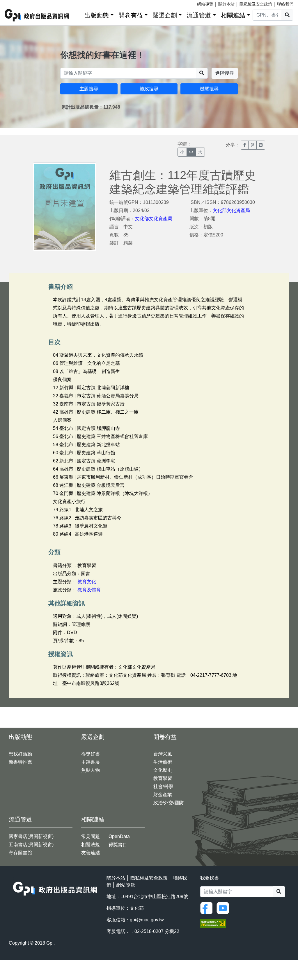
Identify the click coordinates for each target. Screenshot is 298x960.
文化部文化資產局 (153, 218)
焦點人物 (90, 770)
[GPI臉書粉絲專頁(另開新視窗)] (207, 907)
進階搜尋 (224, 73)
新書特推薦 (20, 762)
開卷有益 (130, 15)
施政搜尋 (149, 88)
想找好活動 (20, 753)
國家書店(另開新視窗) (31, 836)
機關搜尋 (209, 88)
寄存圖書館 (20, 852)
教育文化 (86, 581)
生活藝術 (162, 762)
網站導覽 (205, 4)
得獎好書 (90, 753)
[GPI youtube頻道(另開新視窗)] (224, 907)
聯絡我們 (285, 4)
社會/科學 (163, 786)
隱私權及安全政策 (256, 4)
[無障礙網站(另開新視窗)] (213, 922)
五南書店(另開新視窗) (31, 844)
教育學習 (162, 778)
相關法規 (90, 844)
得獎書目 (118, 844)
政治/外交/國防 (168, 802)
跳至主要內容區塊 (16, 3)
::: (78, 14)
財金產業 (162, 794)
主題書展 (90, 762)
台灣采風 (162, 753)
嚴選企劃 (164, 15)
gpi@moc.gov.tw (147, 919)
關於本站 (226, 4)
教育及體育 (89, 589)
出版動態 (96, 15)
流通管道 (199, 15)
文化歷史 (162, 770)
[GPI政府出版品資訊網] (37, 15)
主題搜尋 (88, 88)
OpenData (119, 836)
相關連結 (233, 15)
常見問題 (90, 836)
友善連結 (90, 852)
